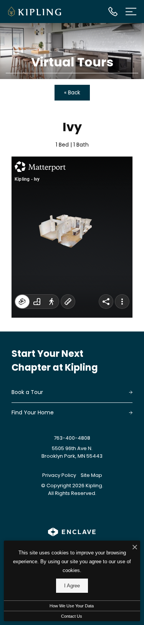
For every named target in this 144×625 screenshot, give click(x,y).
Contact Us (71, 616)
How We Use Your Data (72, 606)
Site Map (91, 475)
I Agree (72, 586)
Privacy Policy (59, 475)
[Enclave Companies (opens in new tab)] (72, 531)
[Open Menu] (131, 11)
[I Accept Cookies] (134, 548)
